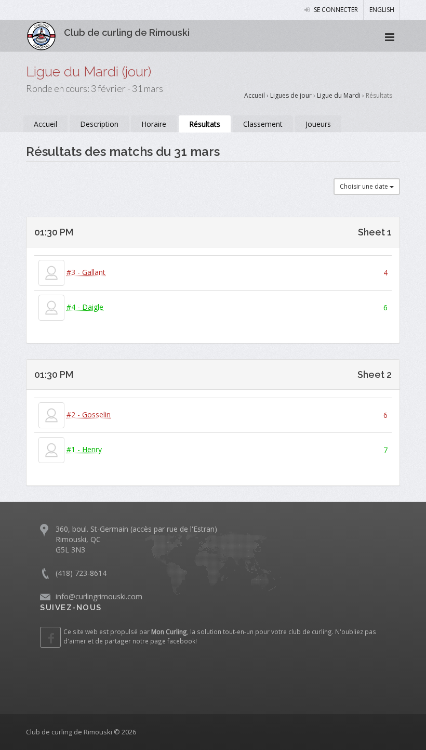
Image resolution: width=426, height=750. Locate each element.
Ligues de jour (291, 95)
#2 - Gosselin (88, 414)
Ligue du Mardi (339, 95)
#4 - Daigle (84, 307)
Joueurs (318, 124)
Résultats (204, 124)
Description (99, 124)
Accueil (254, 95)
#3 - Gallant (85, 272)
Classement (263, 124)
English (381, 9)
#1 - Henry (84, 449)
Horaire (153, 124)
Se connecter (335, 9)
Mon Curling (169, 631)
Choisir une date (365, 186)
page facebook (172, 641)
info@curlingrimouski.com (99, 596)
